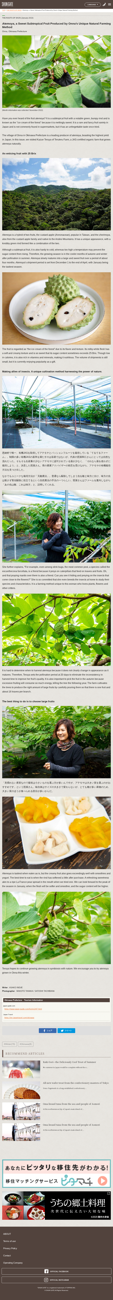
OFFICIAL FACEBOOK (59, 1271)
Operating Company (13, 1263)
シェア (49, 1031)
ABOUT (7, 1234)
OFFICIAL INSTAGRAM (59, 1280)
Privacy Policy (10, 1248)
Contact (7, 1255)
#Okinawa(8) (26, 1044)
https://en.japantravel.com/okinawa (19, 1018)
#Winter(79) (9, 1044)
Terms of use (9, 1241)
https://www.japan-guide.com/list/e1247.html (23, 1009)
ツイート (68, 1031)
